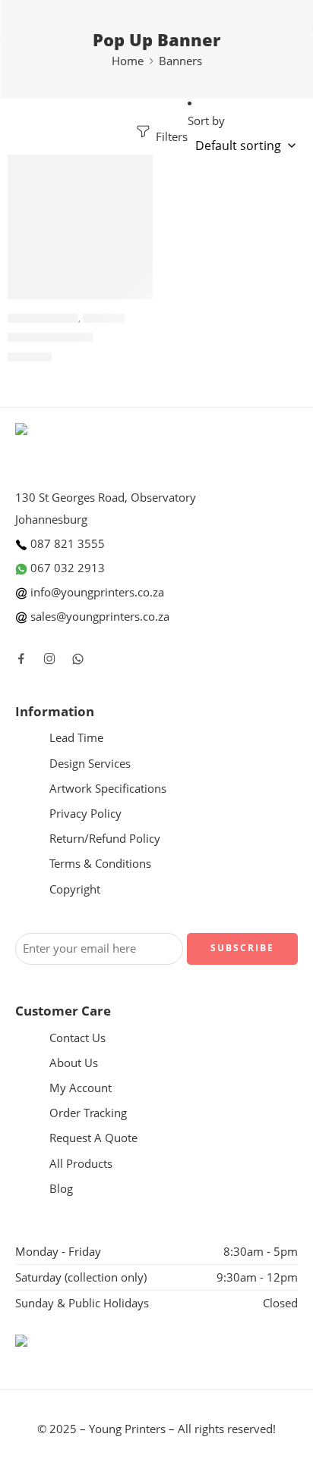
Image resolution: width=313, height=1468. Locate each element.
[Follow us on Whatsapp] (77, 659)
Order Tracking (88, 1113)
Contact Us (77, 1038)
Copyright (74, 889)
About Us (73, 1063)
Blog (61, 1189)
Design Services (90, 763)
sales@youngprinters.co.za (98, 616)
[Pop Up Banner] (80, 227)
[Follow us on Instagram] (49, 658)
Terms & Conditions (100, 863)
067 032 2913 (66, 568)
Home (128, 61)
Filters (170, 137)
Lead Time (76, 738)
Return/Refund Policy (104, 838)
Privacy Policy (85, 813)
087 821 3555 (66, 544)
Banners (180, 61)
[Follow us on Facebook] (21, 659)
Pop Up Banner (43, 318)
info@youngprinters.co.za (95, 592)
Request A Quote (93, 1138)
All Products (80, 1164)
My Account (80, 1088)
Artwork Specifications (107, 788)
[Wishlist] (137, 169)
